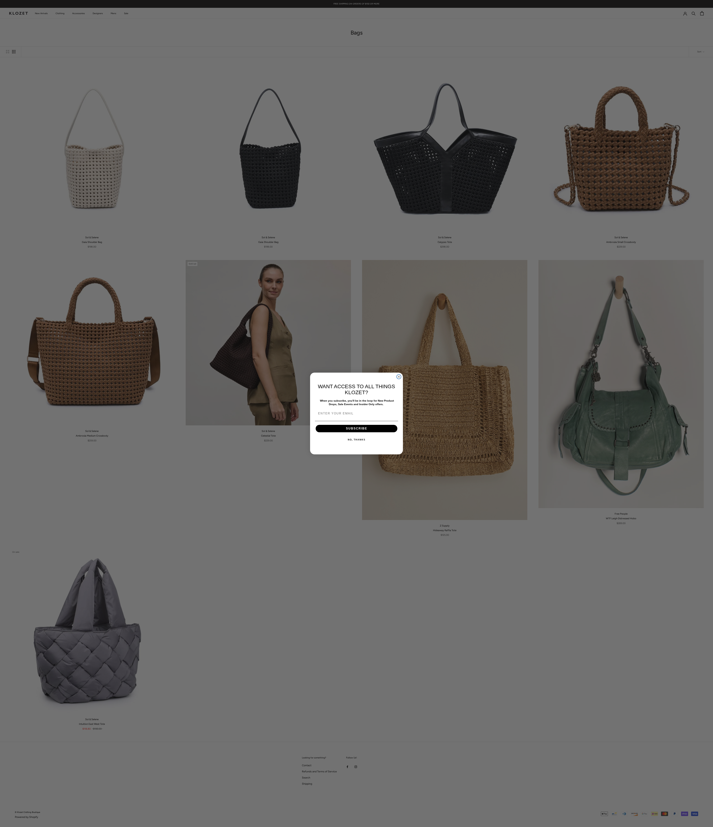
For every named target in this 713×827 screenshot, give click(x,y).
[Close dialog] (399, 376)
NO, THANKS (356, 439)
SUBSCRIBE (356, 428)
